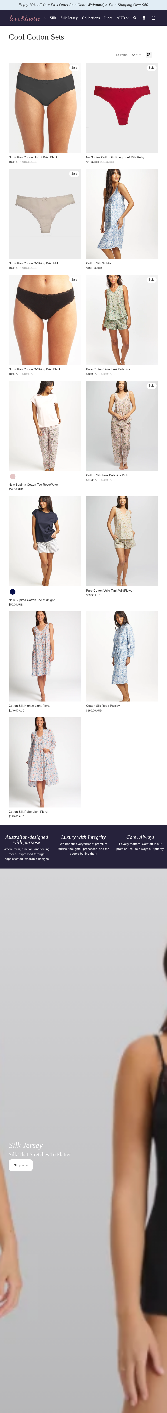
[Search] (135, 18)
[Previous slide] (92, 214)
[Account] (144, 18)
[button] (136, 55)
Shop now (21, 1165)
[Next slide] (151, 214)
